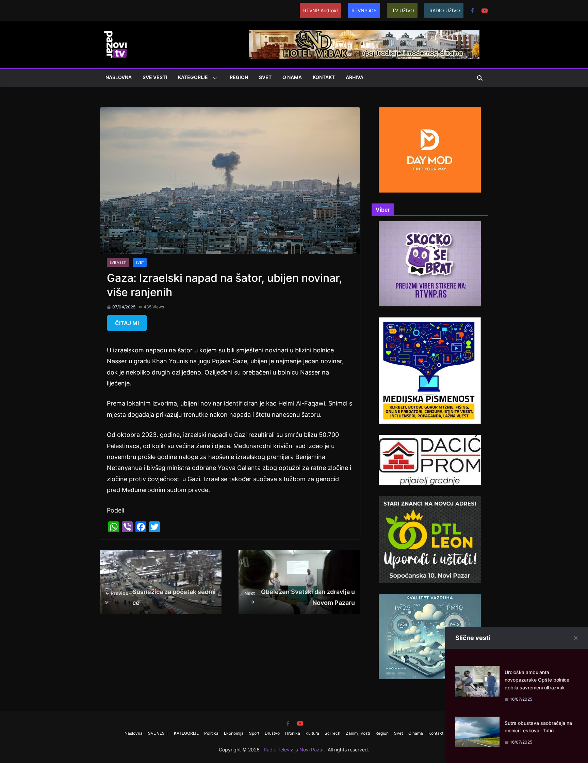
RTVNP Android (320, 10)
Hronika (292, 733)
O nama (292, 77)
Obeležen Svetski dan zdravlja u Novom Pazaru (299, 597)
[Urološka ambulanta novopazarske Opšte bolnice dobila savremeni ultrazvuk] (477, 671)
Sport (254, 733)
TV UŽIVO (403, 10)
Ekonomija (234, 733)
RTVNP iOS (364, 10)
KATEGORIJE (193, 77)
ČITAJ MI (127, 323)
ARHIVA (354, 77)
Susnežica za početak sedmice (160, 597)
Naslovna (118, 77)
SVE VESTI (155, 77)
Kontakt (324, 77)
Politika (211, 733)
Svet (265, 77)
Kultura (312, 733)
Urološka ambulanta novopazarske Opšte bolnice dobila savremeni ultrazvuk (537, 679)
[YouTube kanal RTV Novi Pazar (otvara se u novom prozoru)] (484, 10)
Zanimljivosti (358, 733)
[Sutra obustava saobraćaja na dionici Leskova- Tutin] (477, 722)
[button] (213, 78)
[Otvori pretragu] (480, 78)
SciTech (332, 733)
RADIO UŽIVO (444, 10)
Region (239, 77)
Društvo (272, 733)
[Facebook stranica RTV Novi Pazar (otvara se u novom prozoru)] (472, 10)
